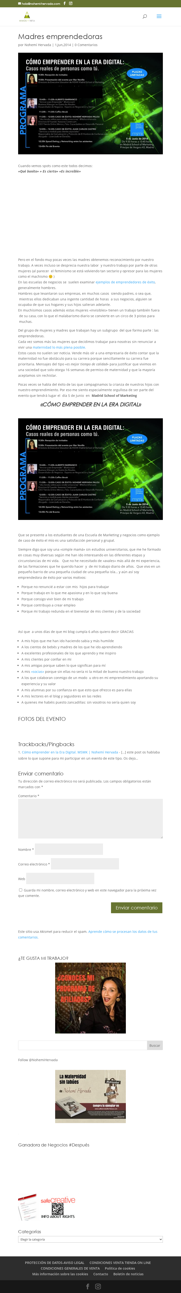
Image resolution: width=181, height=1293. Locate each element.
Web (21, 879)
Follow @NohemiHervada (38, 1060)
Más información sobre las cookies (60, 1274)
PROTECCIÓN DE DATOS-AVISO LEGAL (54, 1262)
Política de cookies (120, 1268)
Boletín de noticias (128, 1274)
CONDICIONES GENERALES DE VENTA (70, 1268)
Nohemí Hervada (38, 45)
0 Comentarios (86, 45)
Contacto (100, 1274)
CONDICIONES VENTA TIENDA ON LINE (120, 1262)
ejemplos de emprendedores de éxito (125, 282)
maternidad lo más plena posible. (59, 347)
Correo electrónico (34, 864)
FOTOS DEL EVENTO (42, 719)
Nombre (26, 849)
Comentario (28, 796)
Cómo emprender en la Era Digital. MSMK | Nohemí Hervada (70, 752)
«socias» (37, 671)
